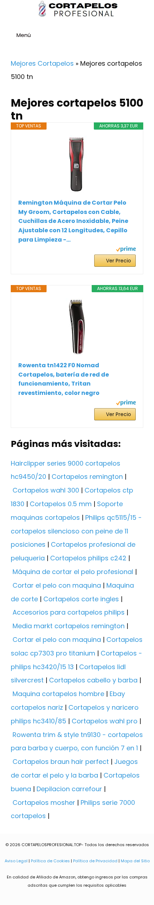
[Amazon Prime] (126, 250)
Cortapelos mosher (44, 802)
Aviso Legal (16, 861)
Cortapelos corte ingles (81, 598)
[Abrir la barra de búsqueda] (145, 36)
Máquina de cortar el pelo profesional (73, 571)
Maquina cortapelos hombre (58, 693)
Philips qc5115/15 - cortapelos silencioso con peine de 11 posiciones (76, 531)
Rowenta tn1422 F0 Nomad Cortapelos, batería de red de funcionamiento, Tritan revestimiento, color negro (63, 379)
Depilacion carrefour (69, 788)
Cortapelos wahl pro (105, 721)
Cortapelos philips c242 (88, 558)
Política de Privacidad (95, 861)
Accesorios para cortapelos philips (69, 612)
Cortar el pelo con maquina (57, 585)
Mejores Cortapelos (42, 63)
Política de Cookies (50, 861)
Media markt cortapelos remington (69, 625)
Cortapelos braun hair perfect (61, 761)
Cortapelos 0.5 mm (61, 503)
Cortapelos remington (87, 476)
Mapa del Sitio (135, 861)
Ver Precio (118, 260)
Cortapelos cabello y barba (93, 680)
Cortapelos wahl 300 (46, 490)
